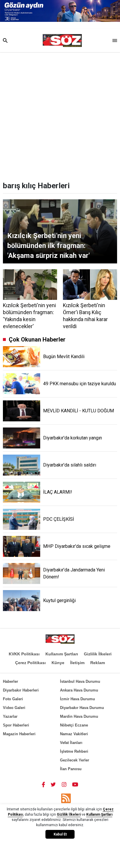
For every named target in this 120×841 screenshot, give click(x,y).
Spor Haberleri (16, 725)
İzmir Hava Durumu (77, 699)
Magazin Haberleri (19, 734)
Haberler (10, 681)
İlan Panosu (71, 769)
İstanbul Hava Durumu (80, 681)
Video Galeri (14, 707)
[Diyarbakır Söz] (62, 40)
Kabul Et (60, 834)
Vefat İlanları (71, 742)
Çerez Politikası (30, 662)
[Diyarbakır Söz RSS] (66, 798)
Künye (58, 662)
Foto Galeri (13, 699)
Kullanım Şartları (61, 654)
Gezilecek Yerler (74, 760)
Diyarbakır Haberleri (21, 690)
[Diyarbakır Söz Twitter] (53, 784)
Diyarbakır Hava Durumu (82, 707)
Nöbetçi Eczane (74, 725)
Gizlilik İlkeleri (98, 654)
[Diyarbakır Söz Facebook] (43, 784)
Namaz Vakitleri (74, 734)
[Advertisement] (60, 115)
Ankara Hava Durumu (79, 690)
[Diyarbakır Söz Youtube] (75, 784)
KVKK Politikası (24, 654)
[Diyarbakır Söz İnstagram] (64, 784)
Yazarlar (10, 716)
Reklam (97, 662)
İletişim (77, 662)
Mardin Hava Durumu (79, 716)
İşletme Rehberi (74, 751)
